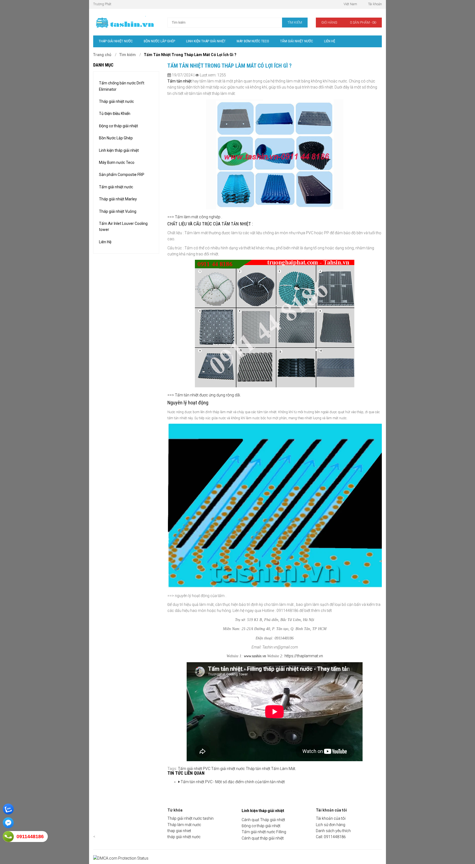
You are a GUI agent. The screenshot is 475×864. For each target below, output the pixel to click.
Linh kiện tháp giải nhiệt (119, 150)
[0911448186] (8, 836)
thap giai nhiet (179, 831)
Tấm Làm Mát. (283, 768)
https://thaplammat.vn (304, 656)
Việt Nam (350, 4)
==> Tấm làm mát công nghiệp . (194, 217)
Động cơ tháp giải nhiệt (118, 126)
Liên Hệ (105, 242)
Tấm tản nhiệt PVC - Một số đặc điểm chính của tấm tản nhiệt (232, 782)
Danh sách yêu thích (333, 831)
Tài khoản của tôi (331, 818)
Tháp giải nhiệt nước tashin (190, 818)
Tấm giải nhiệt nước (116, 187)
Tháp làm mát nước (184, 824)
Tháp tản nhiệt (258, 768)
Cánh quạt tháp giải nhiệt (263, 838)
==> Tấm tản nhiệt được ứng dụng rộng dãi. (204, 395)
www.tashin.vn (255, 656)
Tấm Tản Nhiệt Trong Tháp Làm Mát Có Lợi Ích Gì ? (190, 55)
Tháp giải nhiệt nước (116, 101)
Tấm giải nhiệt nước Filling (264, 832)
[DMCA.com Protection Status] (120, 858)
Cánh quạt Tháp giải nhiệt (263, 820)
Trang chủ (102, 55)
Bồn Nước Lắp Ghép (116, 138)
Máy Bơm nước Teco (116, 162)
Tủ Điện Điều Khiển (114, 113)
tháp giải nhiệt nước (184, 837)
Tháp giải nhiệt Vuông (117, 211)
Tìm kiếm (127, 55)
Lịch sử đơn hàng (330, 824)
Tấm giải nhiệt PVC (194, 768)
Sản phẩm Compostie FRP (121, 174)
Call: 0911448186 (331, 837)
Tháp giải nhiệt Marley (118, 199)
